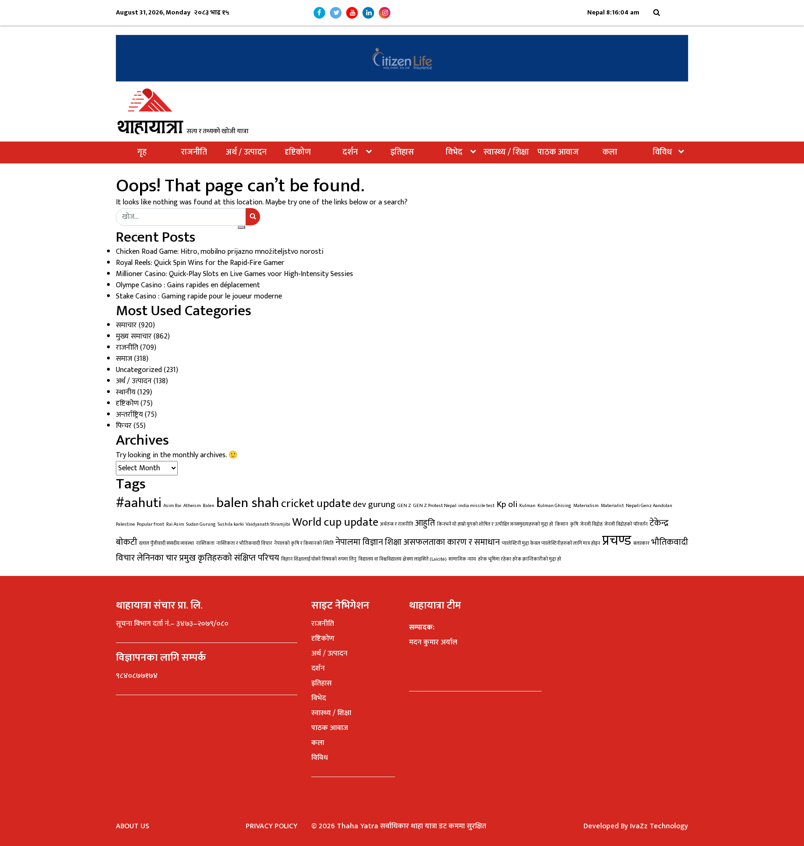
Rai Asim (175, 524)
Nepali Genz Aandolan (649, 505)
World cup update (335, 522)
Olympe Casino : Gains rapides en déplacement (188, 285)
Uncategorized (139, 370)
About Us (132, 826)
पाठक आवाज (558, 152)
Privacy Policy (271, 826)
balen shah (247, 503)
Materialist (612, 505)
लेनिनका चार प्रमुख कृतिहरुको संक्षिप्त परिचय (208, 557)
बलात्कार (641, 543)
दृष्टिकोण (298, 152)
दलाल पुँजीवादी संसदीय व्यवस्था (166, 543)
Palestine (125, 524)
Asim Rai (172, 505)
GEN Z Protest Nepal (434, 505)
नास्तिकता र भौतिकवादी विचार (244, 543)
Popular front (150, 524)
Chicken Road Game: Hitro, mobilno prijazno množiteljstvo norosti (219, 251)
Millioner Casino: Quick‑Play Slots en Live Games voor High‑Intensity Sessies (234, 274)
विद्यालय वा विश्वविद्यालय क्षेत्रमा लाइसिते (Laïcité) (402, 559)
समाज (124, 358)
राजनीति (194, 152)
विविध (662, 152)
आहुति (425, 522)
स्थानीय (125, 392)
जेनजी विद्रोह (591, 524)
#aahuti (138, 503)
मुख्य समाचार (134, 336)
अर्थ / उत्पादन (246, 152)
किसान (561, 524)
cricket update (316, 503)
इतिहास (402, 152)
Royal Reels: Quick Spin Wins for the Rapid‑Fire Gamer (200, 263)
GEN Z (404, 505)
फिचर (124, 426)
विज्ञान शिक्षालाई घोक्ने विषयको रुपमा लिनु (318, 559)
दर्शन (350, 152)
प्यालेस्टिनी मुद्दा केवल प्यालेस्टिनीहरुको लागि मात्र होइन (551, 543)
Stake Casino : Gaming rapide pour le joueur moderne (199, 296)
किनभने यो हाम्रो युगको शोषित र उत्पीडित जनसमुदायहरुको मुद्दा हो (495, 524)
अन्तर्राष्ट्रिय (129, 414)
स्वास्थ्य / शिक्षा (506, 152)
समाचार (126, 325)
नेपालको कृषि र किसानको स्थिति (304, 543)
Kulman (527, 505)
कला (610, 152)
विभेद (454, 152)
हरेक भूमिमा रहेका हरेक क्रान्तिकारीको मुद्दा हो (519, 559)
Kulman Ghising (554, 505)
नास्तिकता (205, 543)
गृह (142, 152)
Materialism (586, 505)
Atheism (192, 505)
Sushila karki (231, 524)
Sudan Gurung (201, 524)
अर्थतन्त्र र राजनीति (396, 524)
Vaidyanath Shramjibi (268, 524)
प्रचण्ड (616, 540)
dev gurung (374, 504)
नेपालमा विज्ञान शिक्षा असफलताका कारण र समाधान (417, 542)
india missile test (476, 505)
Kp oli (506, 504)
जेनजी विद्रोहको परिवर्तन (626, 524)
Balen (208, 505)
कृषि (574, 524)
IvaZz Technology (659, 826)
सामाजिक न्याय (462, 559)
